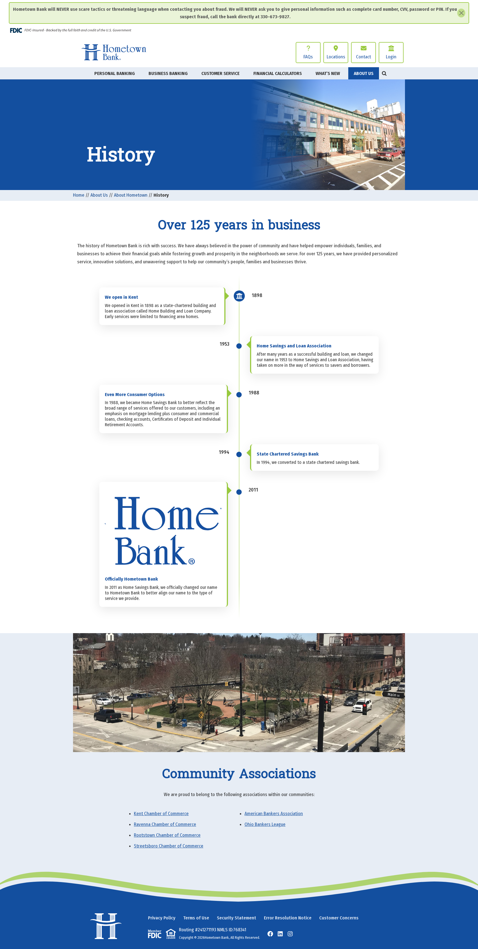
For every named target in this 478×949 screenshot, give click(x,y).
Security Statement (236, 918)
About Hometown (130, 195)
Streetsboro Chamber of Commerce (168, 846)
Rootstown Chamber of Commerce (167, 835)
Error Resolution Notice (287, 918)
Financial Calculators (277, 73)
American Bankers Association (274, 814)
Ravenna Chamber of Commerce (165, 824)
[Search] (384, 73)
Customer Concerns (338, 918)
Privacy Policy (161, 918)
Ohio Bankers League (265, 824)
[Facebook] (270, 933)
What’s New (328, 73)
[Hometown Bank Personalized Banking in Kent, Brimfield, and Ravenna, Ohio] (113, 52)
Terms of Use (196, 918)
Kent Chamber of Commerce (161, 814)
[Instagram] (290, 933)
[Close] (461, 13)
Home (78, 195)
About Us (99, 195)
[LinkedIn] (280, 933)
